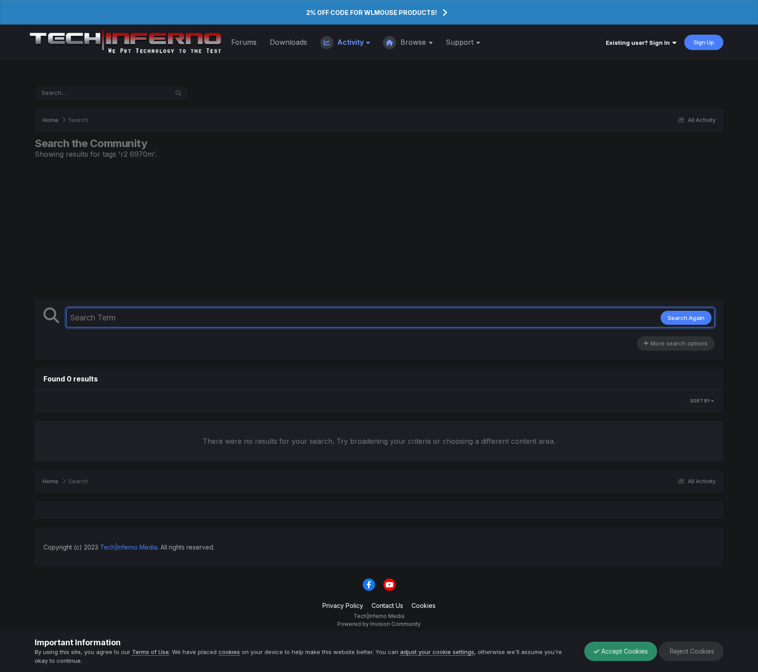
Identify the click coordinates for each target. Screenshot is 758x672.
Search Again (686, 317)
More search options (678, 343)
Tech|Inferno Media (128, 547)
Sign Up (704, 42)
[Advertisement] (379, 228)
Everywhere (141, 93)
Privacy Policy (342, 605)
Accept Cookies (624, 651)
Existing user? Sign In (639, 42)
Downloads (288, 42)
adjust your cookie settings (437, 651)
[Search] (178, 93)
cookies (229, 651)
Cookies (423, 605)
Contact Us (387, 605)
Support (461, 42)
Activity (350, 42)
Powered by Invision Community (379, 624)
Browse (413, 42)
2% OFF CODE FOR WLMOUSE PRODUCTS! (371, 12)
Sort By (700, 400)
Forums (244, 42)
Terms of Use (150, 651)
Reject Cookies (691, 651)
